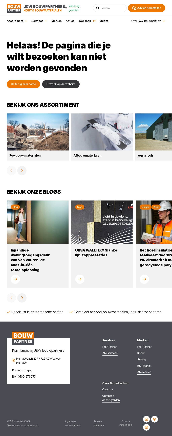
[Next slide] (22, 170)
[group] (38, 136)
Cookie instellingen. (125, 423)
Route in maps (21, 370)
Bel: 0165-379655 (24, 376)
